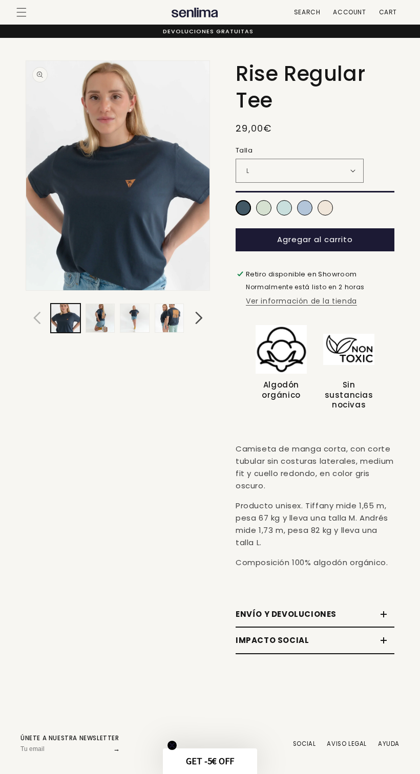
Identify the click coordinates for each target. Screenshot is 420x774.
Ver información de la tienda (301, 301)
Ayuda (389, 744)
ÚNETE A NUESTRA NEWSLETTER (69, 738)
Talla (244, 150)
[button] (21, 12)
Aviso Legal (347, 744)
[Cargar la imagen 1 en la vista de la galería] (65, 318)
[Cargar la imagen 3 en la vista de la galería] (135, 318)
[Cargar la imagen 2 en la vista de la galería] (100, 318)
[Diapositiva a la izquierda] (37, 318)
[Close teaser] (172, 745)
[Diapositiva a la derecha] (198, 318)
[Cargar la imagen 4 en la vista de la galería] (169, 318)
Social (304, 744)
